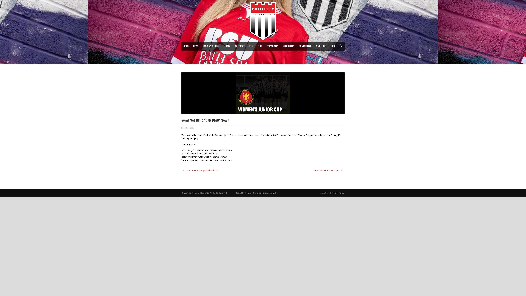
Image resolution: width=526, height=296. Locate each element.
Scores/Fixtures (211, 46)
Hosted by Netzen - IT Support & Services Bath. (256, 193)
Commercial (305, 46)
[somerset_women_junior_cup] (263, 93)
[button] (340, 46)
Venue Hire (321, 46)
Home (186, 46)
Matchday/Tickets (243, 46)
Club (260, 46)
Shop (332, 46)
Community (272, 46)
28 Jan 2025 (189, 128)
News (195, 46)
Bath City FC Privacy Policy (332, 193)
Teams (227, 46)
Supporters (288, 46)
